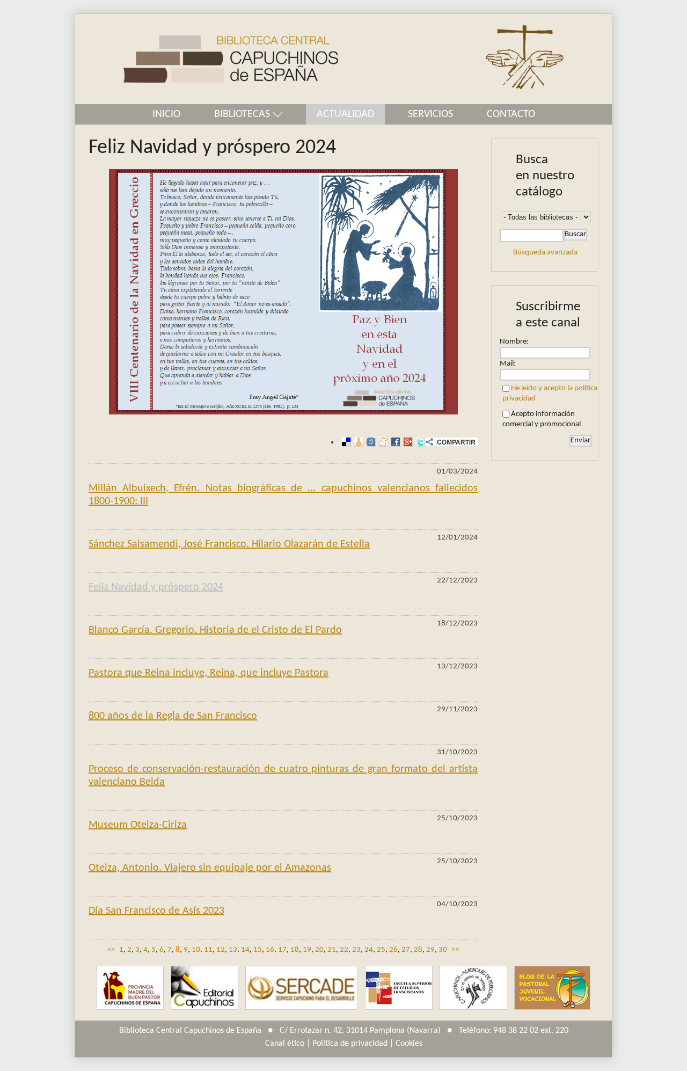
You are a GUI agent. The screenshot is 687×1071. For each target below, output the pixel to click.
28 (418, 950)
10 (196, 950)
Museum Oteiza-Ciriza (138, 825)
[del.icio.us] (345, 442)
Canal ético (284, 1043)
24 (368, 950)
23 (356, 950)
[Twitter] (419, 442)
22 (344, 950)
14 (245, 950)
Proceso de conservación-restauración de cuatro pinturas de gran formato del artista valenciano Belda (283, 776)
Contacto (511, 114)
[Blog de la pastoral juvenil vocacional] (552, 988)
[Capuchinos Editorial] (204, 988)
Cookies (409, 1043)
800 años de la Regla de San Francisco (173, 716)
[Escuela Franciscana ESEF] (398, 988)
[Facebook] (394, 442)
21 (331, 950)
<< (111, 950)
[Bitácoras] (357, 442)
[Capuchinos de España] (130, 988)
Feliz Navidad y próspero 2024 (156, 587)
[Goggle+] (406, 442)
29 (430, 950)
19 (307, 950)
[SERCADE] (302, 988)
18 (294, 950)
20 (319, 950)
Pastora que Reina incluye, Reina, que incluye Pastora (208, 673)
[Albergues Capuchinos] (473, 988)
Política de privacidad (350, 1043)
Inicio (166, 114)
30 (442, 950)
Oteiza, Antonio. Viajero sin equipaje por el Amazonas (210, 868)
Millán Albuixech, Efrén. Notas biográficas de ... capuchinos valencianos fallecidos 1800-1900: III (283, 495)
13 (233, 950)
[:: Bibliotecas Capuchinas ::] (206, 59)
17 (282, 950)
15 (257, 950)
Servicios (430, 114)
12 (220, 950)
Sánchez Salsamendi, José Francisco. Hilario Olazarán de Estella (229, 544)
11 (208, 950)
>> (455, 950)
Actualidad (345, 114)
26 (393, 950)
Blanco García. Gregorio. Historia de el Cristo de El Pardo (215, 630)
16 (270, 950)
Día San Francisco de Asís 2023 (156, 911)
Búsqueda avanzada (545, 253)
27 (405, 950)
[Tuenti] (369, 442)
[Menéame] (382, 442)
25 (381, 950)
